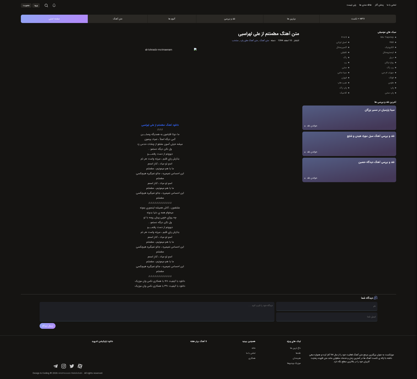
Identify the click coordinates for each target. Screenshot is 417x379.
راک (345, 57)
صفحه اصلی (54, 19)
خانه (253, 348)
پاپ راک (343, 88)
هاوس (391, 82)
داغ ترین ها (295, 348)
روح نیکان (389, 62)
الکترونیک (389, 47)
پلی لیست (351, 5)
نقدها (298, 353)
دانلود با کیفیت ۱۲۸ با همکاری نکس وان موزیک (160, 281)
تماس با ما (391, 5)
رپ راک (390, 67)
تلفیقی (344, 52)
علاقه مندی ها (365, 5)
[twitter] (71, 368)
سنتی (344, 67)
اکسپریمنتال (341, 47)
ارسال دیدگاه (47, 326)
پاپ (392, 88)
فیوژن (344, 77)
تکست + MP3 (358, 19)
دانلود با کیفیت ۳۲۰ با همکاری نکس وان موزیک (160, 286)
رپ (345, 62)
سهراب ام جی (388, 72)
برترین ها (291, 19)
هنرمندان (297, 358)
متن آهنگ (117, 19)
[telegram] (55, 368)
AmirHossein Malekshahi (70, 373)
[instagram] (63, 368)
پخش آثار (379, 5)
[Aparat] (80, 368)
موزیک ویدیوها (294, 363)
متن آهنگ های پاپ (249, 40)
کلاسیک (343, 93)
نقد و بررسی (229, 19)
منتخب (235, 40)
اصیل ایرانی (341, 42)
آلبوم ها (171, 19)
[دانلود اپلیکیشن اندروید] (92, 352)
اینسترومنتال (388, 52)
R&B (392, 42)
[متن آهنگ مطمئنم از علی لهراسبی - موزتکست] (212, 5)
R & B (344, 37)
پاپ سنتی (389, 93)
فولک (391, 77)
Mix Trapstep (387, 37)
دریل (391, 57)
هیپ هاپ (342, 82)
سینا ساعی (342, 72)
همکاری (251, 358)
